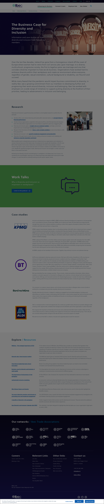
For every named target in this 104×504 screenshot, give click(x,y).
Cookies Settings (69, 501)
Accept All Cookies (90, 501)
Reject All (79, 501)
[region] (52, 501)
